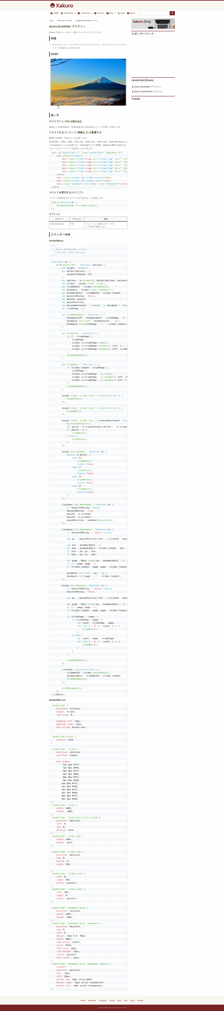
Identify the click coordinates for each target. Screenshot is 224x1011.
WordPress (68, 13)
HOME (55, 13)
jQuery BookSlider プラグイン (147, 86)
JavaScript (85, 13)
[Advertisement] (153, 56)
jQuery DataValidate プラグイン (148, 91)
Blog (111, 13)
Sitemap (140, 1001)
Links (122, 13)
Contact (100, 13)
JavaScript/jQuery (64, 21)
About (132, 13)
